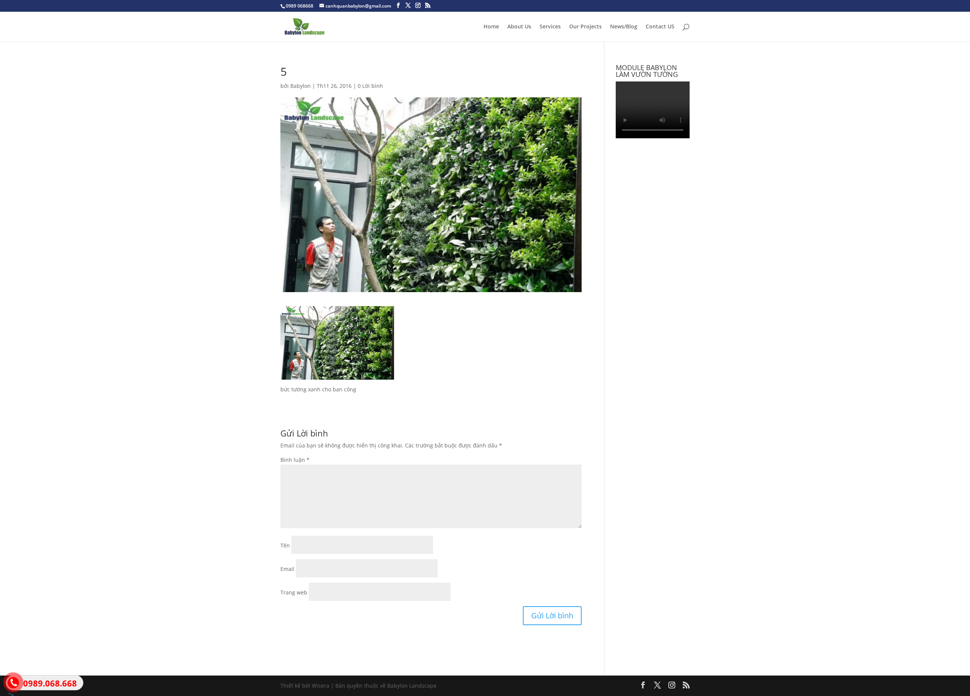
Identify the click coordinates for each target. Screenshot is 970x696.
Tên (285, 545)
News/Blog (623, 27)
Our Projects (585, 27)
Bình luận (295, 459)
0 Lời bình (370, 85)
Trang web (293, 592)
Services (550, 27)
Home (491, 27)
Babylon (300, 85)
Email (287, 568)
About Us (519, 27)
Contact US (660, 27)
